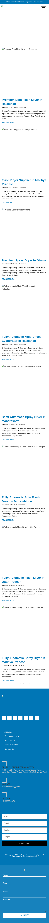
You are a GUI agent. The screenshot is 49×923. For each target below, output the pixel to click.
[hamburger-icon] (43, 8)
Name (5, 875)
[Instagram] (20, 718)
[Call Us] (4, 794)
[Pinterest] (37, 718)
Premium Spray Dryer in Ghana (24, 260)
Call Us (6, 798)
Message (6, 899)
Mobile (5, 891)
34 (30, 683)
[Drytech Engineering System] (4, 763)
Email (5, 883)
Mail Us (6, 784)
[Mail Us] (4, 780)
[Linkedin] (9, 718)
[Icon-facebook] (26, 718)
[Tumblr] (15, 718)
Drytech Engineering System (18, 767)
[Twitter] (4, 718)
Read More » (8, 122)
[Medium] (31, 718)
